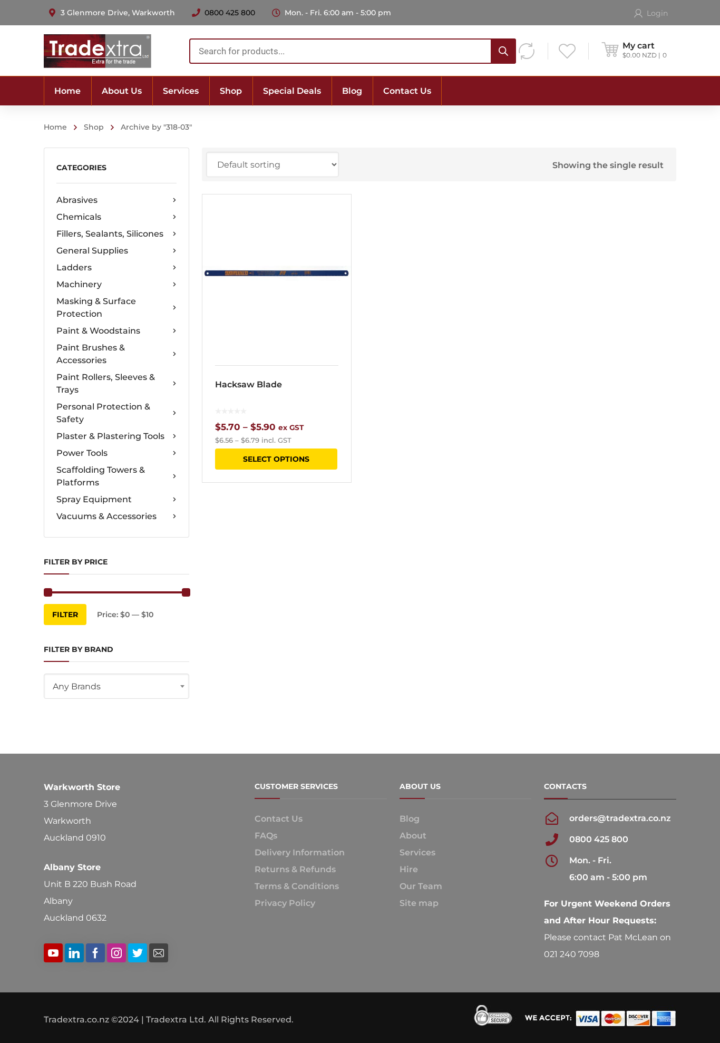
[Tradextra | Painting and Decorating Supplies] (97, 50)
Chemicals (78, 217)
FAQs (266, 836)
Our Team (421, 886)
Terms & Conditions (297, 886)
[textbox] (116, 686)
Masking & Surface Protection (96, 307)
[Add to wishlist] (336, 217)
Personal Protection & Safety (103, 413)
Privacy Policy (285, 903)
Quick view (276, 273)
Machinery (79, 284)
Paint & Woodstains (98, 331)
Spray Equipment (94, 499)
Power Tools (82, 453)
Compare (336, 236)
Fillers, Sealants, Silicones (109, 234)
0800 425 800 (230, 12)
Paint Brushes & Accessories (90, 354)
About (413, 836)
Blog (410, 819)
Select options (276, 459)
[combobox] (352, 51)
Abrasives (77, 200)
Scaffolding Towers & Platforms (100, 476)
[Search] (503, 51)
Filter (65, 614)
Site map (419, 903)
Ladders (74, 267)
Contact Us (279, 819)
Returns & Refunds (295, 869)
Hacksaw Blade (248, 384)
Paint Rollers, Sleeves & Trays (105, 383)
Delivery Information (300, 852)
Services (417, 852)
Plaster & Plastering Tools (110, 436)
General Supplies (92, 251)
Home (55, 127)
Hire (409, 869)
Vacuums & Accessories (106, 516)
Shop (94, 127)
